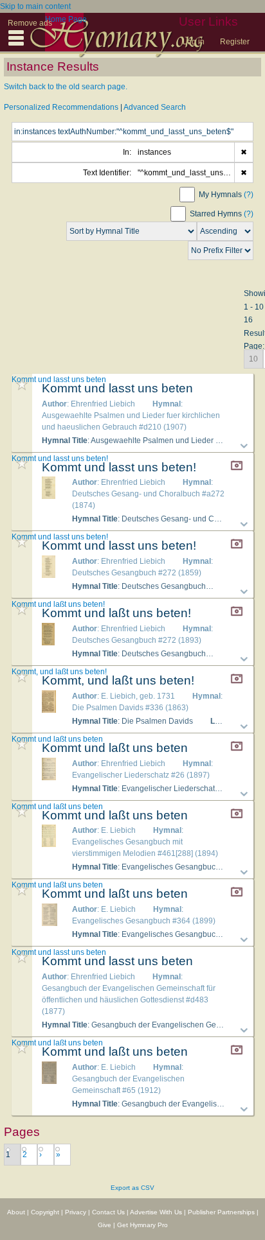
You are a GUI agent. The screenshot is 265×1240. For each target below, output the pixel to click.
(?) (248, 194)
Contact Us (108, 1212)
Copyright (45, 1212)
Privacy (75, 1212)
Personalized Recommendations (61, 107)
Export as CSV (132, 1187)
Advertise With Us (156, 1212)
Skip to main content (35, 6)
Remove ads (30, 23)
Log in (194, 41)
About (16, 1212)
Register (235, 41)
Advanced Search (154, 107)
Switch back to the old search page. (65, 86)
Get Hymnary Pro (142, 1224)
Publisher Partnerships (221, 1212)
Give (104, 1224)
